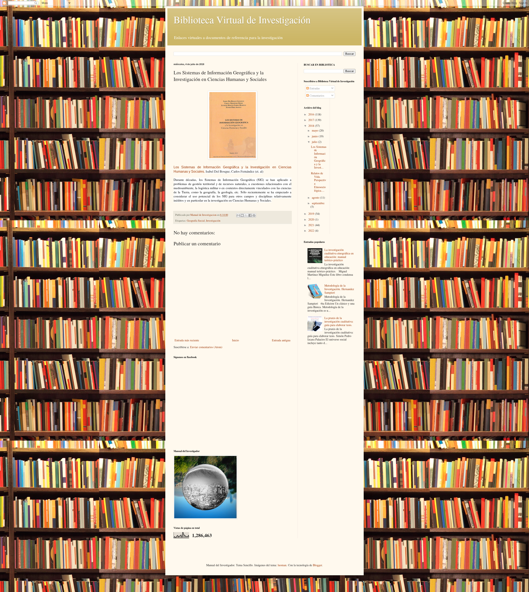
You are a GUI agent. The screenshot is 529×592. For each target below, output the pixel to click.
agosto (316, 197)
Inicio (235, 340)
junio (315, 136)
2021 (311, 225)
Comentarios (316, 95)
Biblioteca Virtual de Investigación (242, 19)
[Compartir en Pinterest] (254, 215)
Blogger (317, 565)
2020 (311, 219)
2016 (311, 114)
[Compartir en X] (246, 215)
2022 (311, 231)
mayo (315, 130)
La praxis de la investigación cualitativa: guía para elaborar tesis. (338, 321)
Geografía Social (196, 220)
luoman (282, 565)
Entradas (314, 88)
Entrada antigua (281, 340)
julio (315, 142)
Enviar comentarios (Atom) (206, 347)
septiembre (318, 203)
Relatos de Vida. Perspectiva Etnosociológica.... (318, 181)
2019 (311, 214)
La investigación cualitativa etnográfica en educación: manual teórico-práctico (339, 255)
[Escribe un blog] (242, 215)
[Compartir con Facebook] (250, 215)
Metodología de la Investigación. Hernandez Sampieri (339, 289)
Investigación (213, 220)
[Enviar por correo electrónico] (238, 215)
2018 (311, 126)
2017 (311, 120)
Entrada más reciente (187, 340)
